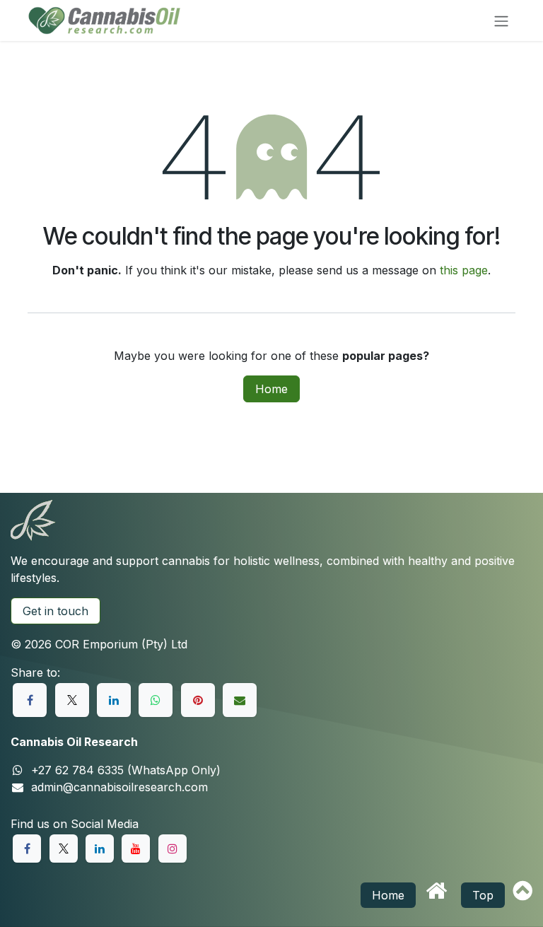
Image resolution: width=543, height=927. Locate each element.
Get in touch (55, 611)
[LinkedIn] (114, 700)
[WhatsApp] (156, 700)
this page (464, 270)
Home (271, 389)
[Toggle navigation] (501, 20)
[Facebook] (30, 700)
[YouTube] (136, 848)
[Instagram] (172, 848)
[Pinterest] (198, 700)
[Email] (240, 700)
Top (483, 895)
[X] (72, 700)
